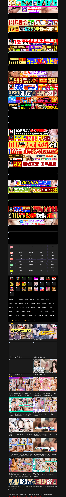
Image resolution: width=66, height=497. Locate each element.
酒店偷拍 (54, 303)
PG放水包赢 (32, 303)
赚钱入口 (36, 320)
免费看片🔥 (28, 311)
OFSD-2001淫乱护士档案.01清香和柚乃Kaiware (43, 475)
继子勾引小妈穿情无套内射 (15, 357)
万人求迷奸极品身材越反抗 (15, 374)
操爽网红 (39, 303)
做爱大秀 (41, 315)
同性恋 (52, 267)
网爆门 (52, 264)
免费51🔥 (47, 311)
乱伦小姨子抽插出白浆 (39, 374)
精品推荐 (20, 246)
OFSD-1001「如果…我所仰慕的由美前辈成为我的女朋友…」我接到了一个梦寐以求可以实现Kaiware (20, 456)
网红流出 (41, 255)
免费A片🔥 (17, 320)
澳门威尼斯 (52, 315)
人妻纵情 (41, 270)
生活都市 (20, 270)
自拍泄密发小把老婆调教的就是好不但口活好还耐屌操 (20, 435)
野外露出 (52, 255)
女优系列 (31, 258)
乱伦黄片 (22, 307)
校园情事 (31, 270)
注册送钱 (43, 299)
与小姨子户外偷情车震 (39, 339)
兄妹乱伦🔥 (23, 320)
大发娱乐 (11, 311)
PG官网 (16, 299)
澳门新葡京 (50, 307)
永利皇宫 (23, 311)
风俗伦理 (52, 270)
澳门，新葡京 (29, 315)
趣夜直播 (33, 307)
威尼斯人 (11, 299)
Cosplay (41, 249)
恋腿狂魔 (52, 258)
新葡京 (10, 303)
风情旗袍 (20, 261)
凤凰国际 (26, 303)
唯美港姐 (41, 252)
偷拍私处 (27, 307)
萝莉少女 (52, 246)
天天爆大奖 (17, 315)
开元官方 (11, 315)
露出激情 (31, 264)
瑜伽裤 (41, 261)
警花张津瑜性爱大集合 (39, 357)
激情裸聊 (41, 311)
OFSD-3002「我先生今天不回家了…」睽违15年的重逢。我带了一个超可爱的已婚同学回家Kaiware (20, 476)
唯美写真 (41, 264)
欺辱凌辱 (20, 255)
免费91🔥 (11, 320)
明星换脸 (31, 261)
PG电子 (37, 299)
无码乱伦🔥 (53, 311)
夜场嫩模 (38, 307)
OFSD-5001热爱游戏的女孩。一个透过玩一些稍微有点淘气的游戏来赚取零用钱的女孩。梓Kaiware (20, 395)
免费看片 (36, 315)
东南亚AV (52, 252)
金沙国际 (23, 315)
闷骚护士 (52, 261)
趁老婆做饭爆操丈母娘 (14, 339)
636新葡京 (35, 311)
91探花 (31, 255)
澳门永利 (32, 299)
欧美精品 (41, 246)
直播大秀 (47, 315)
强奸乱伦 (31, 246)
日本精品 (31, 249)
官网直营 (27, 299)
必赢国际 (21, 303)
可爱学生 (41, 258)
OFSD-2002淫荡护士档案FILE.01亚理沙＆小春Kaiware (45, 414)
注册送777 (48, 299)
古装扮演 (20, 258)
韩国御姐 (31, 252)
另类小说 (20, 273)
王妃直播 (16, 307)
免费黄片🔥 (30, 320)
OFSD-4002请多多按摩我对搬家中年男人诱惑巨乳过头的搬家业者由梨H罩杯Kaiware (45, 394)
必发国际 (44, 307)
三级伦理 (20, 249)
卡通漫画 (20, 264)
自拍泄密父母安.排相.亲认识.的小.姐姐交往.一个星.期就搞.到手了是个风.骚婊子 (45, 455)
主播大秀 (11, 307)
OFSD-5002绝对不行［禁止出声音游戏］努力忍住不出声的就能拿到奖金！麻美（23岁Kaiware (20, 415)
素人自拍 (52, 249)
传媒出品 (20, 267)
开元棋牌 (21, 299)
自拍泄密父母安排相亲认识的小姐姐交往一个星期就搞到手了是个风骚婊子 (45, 435)
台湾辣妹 (20, 252)
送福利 (54, 299)
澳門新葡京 (17, 311)
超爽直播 (44, 303)
